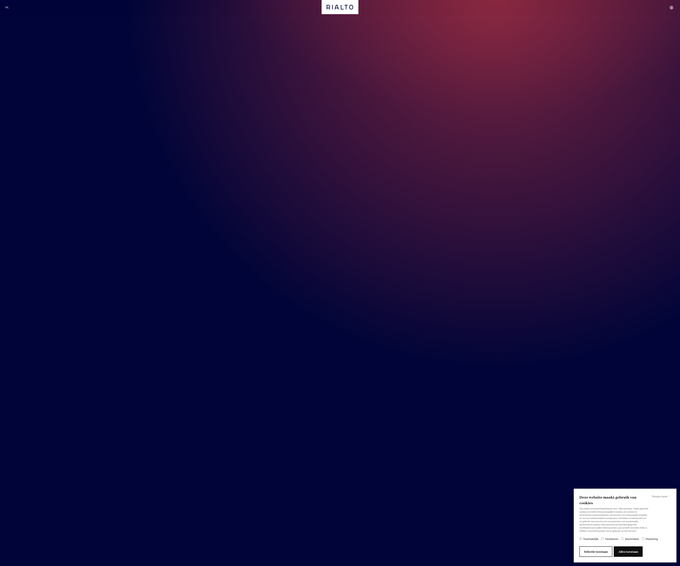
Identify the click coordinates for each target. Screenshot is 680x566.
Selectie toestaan (596, 552)
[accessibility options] (671, 7)
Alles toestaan (628, 552)
